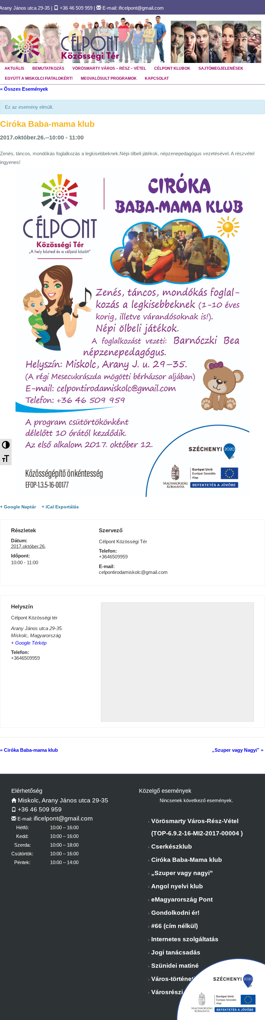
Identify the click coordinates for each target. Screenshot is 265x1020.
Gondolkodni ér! (175, 912)
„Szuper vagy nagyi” (182, 873)
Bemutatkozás (48, 68)
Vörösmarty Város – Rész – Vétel (109, 68)
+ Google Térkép (29, 643)
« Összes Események (24, 89)
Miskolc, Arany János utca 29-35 (62, 800)
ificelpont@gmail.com (141, 8)
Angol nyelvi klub (177, 886)
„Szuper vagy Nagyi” (237, 750)
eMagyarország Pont (182, 899)
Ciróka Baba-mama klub (29, 750)
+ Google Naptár (18, 506)
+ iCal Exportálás (60, 506)
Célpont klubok (172, 68)
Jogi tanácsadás (175, 952)
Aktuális (14, 68)
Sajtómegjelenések (220, 68)
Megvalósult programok (109, 78)
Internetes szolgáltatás (184, 939)
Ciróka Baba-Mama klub (186, 859)
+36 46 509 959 (76, 8)
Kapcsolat (157, 78)
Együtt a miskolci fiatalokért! (39, 78)
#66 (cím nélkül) (174, 926)
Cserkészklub (171, 846)
